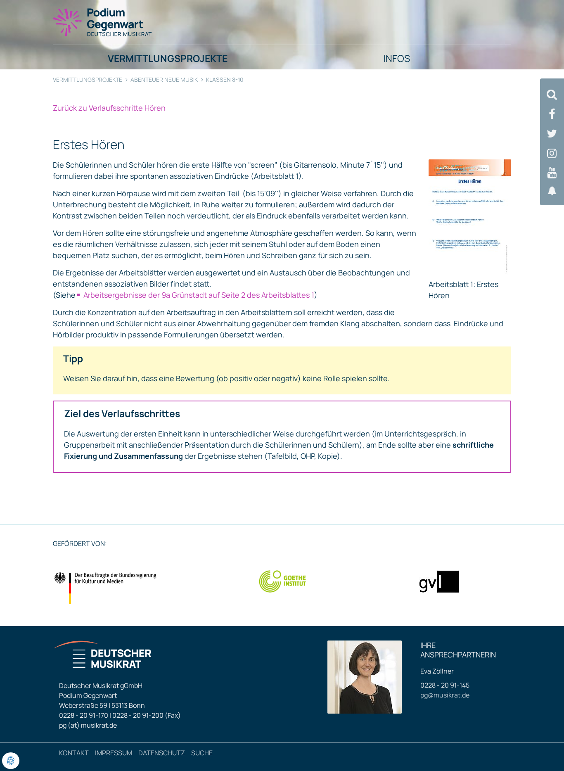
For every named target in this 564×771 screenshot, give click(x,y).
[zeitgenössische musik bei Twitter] (552, 133)
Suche (202, 752)
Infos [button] (397, 58)
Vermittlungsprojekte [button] (167, 58)
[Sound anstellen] (552, 191)
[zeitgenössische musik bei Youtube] (552, 172)
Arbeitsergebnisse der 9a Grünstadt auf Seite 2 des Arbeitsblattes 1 (198, 295)
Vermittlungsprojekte (87, 79)
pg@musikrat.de (444, 695)
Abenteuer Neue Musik (164, 79)
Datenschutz (161, 752)
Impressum (113, 752)
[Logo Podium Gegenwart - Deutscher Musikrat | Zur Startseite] (103, 22)
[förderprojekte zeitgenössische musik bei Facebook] (552, 114)
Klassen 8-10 (225, 79)
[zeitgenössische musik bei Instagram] (552, 153)
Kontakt (74, 752)
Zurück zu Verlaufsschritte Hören (109, 108)
